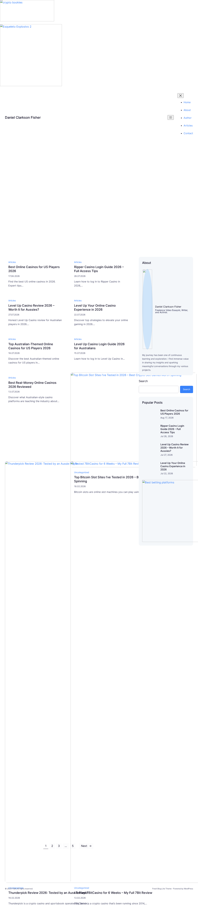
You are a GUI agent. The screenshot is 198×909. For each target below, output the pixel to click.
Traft (14, 888)
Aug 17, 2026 (167, 417)
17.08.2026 (14, 276)
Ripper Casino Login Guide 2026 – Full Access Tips (99, 269)
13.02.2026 (80, 897)
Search (143, 381)
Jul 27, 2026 (166, 454)
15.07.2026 (79, 353)
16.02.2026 (14, 897)
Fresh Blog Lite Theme (162, 888)
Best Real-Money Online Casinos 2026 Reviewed (32, 385)
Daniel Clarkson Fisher (23, 117)
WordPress (188, 888)
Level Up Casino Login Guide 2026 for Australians (99, 346)
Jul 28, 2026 (166, 436)
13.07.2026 (14, 391)
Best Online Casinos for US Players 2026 (65, 168)
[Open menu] (171, 117)
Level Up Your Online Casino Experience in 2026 (95, 307)
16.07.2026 (14, 353)
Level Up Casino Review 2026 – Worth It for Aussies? (31, 307)
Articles (12, 262)
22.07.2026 (79, 314)
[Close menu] (180, 95)
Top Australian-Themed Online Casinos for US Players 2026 (30, 346)
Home (187, 102)
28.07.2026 (80, 276)
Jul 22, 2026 (166, 473)
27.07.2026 (13, 314)
